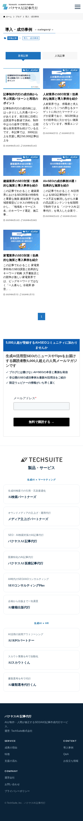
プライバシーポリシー (17, 791)
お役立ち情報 (70, 760)
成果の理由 (11, 747)
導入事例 (68, 747)
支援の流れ (11, 760)
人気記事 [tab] (60, 55)
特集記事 (12, 38)
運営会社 (10, 777)
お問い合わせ (12, 784)
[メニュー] (77, 7)
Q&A (66, 754)
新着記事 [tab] (23, 55)
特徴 (7, 754)
